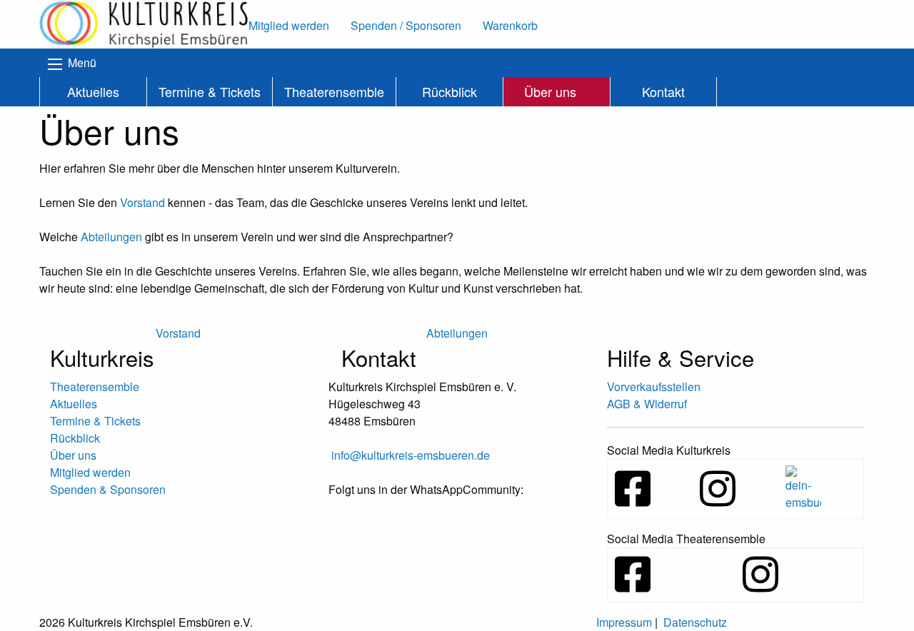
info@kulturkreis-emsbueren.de (410, 455)
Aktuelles (93, 91)
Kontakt (663, 91)
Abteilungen (111, 236)
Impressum (624, 622)
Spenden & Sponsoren (108, 489)
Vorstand (142, 202)
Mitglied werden (90, 472)
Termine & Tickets (210, 91)
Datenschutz (695, 622)
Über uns (550, 91)
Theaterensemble (334, 91)
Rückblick (449, 91)
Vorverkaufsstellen (653, 386)
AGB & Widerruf (647, 403)
